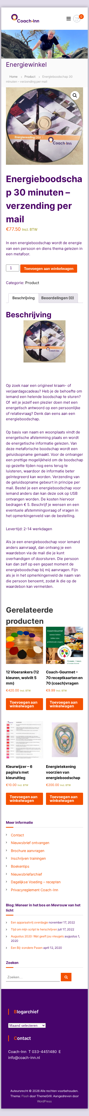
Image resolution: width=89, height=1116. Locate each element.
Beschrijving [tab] (23, 297)
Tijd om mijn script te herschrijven (34, 929)
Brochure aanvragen (27, 851)
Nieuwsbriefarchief (26, 874)
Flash (25, 1096)
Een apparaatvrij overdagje (29, 922)
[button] (74, 95)
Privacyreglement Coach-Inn (34, 890)
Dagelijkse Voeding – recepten (36, 882)
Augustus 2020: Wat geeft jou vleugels (37, 936)
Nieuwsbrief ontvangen (30, 843)
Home (13, 76)
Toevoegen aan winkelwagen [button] (23, 704)
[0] (77, 19)
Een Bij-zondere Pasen (27, 948)
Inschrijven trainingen (28, 858)
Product (29, 76)
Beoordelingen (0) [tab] (57, 297)
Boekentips (20, 866)
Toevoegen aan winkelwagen (48, 268)
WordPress (44, 1101)
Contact (17, 835)
